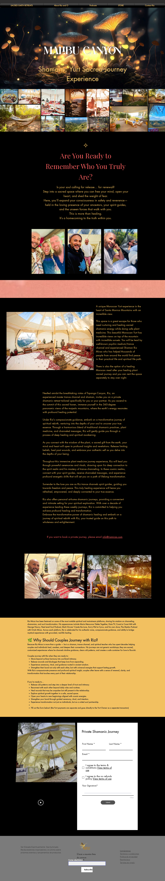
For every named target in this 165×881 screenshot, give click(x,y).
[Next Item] (161, 110)
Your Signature (89, 785)
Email (85, 754)
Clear (132, 798)
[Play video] (41, 802)
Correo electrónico (75, 860)
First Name (87, 744)
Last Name (114, 744)
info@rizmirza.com (112, 536)
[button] (72, 776)
